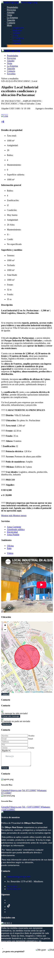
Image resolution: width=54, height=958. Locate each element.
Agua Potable (13, 534)
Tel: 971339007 (29, 790)
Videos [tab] (10, 553)
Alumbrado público (16, 529)
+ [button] (5, 625)
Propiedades (12, 7)
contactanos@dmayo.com (18, 876)
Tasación (11, 20)
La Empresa (12, 17)
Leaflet (27, 692)
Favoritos (11, 73)
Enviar (5, 768)
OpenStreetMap (37, 692)
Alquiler (10, 12)
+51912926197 (14, 889)
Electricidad (12, 532)
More (9, 25)
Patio (9, 548)
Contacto (11, 22)
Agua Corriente (14, 527)
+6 (2, 121)
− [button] (5, 629)
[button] (13, 515)
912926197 (12, 886)
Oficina (10, 546)
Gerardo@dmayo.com (11, 790)
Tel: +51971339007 (31, 807)
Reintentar (6, 724)
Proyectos (11, 10)
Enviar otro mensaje (10, 716)
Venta (9, 15)
